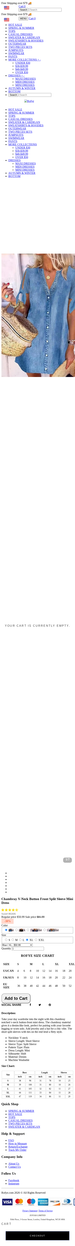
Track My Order (17, 1149)
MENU (23, 18)
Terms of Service (46, 1211)
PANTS (12, 56)
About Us (13, 1163)
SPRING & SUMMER (21, 27)
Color (4, 925)
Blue (11, 930)
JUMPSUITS (15, 50)
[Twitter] (40, 1004)
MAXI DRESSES (25, 78)
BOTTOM (14, 91)
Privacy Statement (29, 1211)
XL (31, 939)
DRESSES (16, 75)
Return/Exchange (18, 1146)
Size (3, 935)
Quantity (6, 948)
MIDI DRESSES (25, 81)
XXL (41, 939)
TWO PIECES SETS (20, 46)
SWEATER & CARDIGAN (24, 37)
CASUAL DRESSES (20, 34)
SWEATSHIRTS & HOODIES (25, 40)
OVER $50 (21, 72)
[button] (10, 910)
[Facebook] (30, 1004)
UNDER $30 (22, 62)
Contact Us (14, 1166)
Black (22, 930)
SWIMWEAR (16, 53)
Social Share (11, 1004)
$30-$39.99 (21, 66)
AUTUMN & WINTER (21, 88)
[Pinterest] (50, 1004)
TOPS (11, 31)
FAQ (11, 1140)
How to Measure (17, 1143)
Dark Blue (36, 930)
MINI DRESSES (25, 85)
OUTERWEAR (17, 43)
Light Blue (53, 930)
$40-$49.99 (21, 69)
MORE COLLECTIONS (24, 59)
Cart (22, 6)
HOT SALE (15, 24)
